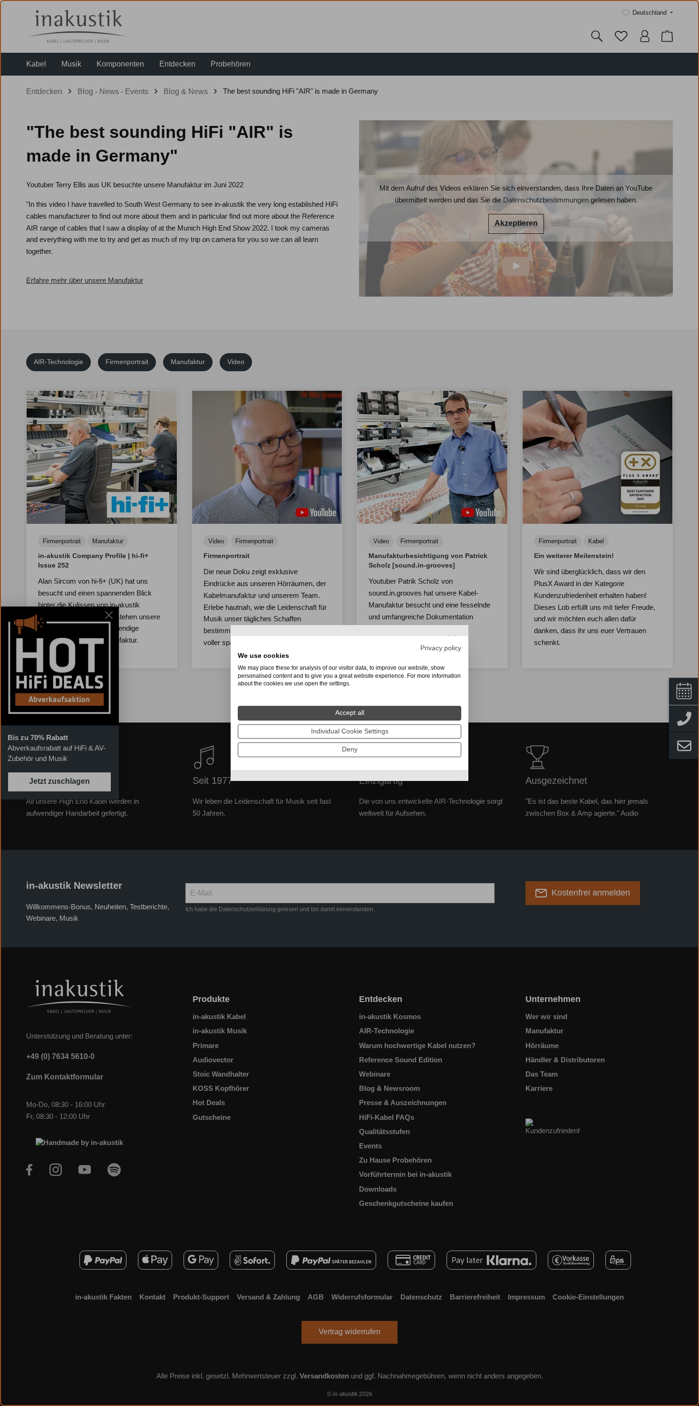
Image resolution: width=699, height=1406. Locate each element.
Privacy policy (440, 648)
